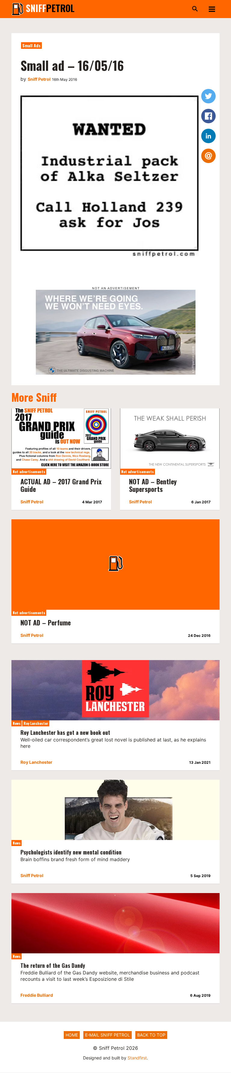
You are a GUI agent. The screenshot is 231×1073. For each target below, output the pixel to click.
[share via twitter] (208, 96)
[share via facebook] (208, 116)
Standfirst (137, 1057)
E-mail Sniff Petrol (107, 1034)
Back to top (151, 1034)
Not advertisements (29, 471)
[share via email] (208, 156)
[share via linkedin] (208, 136)
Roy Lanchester (35, 723)
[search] (141, 9)
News (16, 723)
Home (72, 1034)
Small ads (31, 45)
